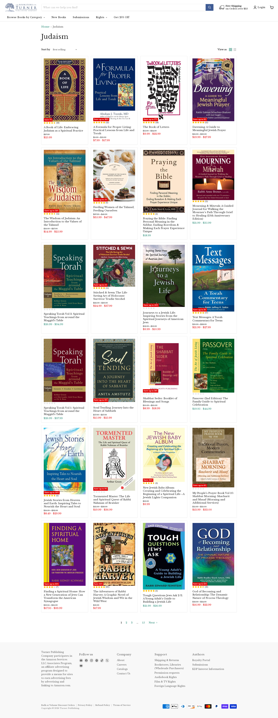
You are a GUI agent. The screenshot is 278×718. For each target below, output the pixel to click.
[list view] (235, 50)
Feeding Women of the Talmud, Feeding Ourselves (113, 209)
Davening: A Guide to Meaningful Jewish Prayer (209, 129)
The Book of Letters (156, 127)
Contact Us (123, 673)
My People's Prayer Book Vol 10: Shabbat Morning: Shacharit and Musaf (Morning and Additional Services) (213, 498)
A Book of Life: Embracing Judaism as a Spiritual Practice (63, 129)
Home (45, 26)
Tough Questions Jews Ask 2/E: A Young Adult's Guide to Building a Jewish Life (163, 598)
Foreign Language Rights (169, 686)
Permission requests (167, 672)
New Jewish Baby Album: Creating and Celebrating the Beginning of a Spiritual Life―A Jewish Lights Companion (163, 492)
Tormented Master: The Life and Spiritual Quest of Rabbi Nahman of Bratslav (112, 499)
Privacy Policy (85, 705)
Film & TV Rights (165, 681)
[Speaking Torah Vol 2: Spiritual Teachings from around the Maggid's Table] (65, 276)
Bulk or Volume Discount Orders (58, 705)
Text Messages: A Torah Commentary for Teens (207, 319)
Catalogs (122, 669)
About (121, 660)
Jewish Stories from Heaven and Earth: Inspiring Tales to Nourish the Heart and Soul (62, 503)
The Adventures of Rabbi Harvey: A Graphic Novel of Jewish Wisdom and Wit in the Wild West (112, 596)
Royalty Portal (201, 660)
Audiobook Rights (165, 677)
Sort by (45, 49)
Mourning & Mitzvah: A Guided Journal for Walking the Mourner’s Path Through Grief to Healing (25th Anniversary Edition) (212, 212)
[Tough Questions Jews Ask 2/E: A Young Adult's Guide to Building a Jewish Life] (164, 556)
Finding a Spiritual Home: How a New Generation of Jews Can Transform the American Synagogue (64, 596)
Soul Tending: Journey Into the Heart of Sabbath (113, 409)
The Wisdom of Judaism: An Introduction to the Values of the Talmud (63, 221)
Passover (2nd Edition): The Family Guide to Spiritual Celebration (210, 401)
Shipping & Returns (166, 660)
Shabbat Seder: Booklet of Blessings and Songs (160, 400)
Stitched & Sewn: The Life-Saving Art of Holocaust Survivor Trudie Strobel (110, 296)
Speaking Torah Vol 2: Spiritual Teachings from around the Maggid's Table (64, 317)
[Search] (209, 7)
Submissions (200, 664)
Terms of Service (122, 705)
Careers (122, 664)
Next (152, 622)
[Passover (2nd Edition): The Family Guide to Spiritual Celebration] (213, 366)
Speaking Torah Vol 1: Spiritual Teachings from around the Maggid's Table (64, 411)
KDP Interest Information (208, 669)
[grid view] (230, 50)
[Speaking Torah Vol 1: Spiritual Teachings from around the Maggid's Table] (65, 370)
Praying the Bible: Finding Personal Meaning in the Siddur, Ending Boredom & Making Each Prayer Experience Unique (164, 225)
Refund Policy (102, 705)
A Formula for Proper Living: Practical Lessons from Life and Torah (113, 130)
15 (143, 622)
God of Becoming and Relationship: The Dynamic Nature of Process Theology (210, 595)
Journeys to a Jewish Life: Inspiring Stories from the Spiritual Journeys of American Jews (163, 317)
